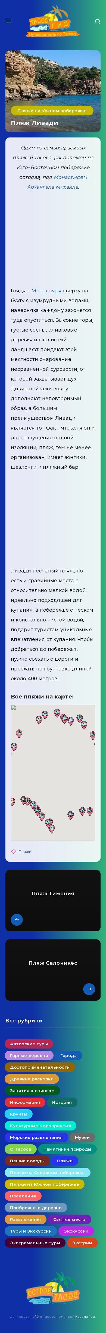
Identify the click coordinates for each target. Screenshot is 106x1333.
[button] (92, 735)
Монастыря (46, 290)
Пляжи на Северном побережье (47, 1172)
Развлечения (25, 1219)
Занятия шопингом (32, 1090)
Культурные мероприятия (40, 1125)
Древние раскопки (32, 1078)
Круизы (18, 1114)
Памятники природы (67, 1149)
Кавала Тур (85, 1316)
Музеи (82, 1137)
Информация (25, 1102)
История (62, 1102)
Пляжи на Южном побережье (52, 110)
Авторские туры (29, 1043)
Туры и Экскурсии (31, 1231)
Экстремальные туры (35, 1242)
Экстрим (82, 1242)
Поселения (23, 1196)
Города (68, 1055)
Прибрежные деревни (36, 1207)
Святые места (69, 1219)
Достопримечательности (40, 1067)
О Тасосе (20, 1149)
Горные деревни (29, 1055)
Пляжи (25, 851)
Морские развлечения (36, 1137)
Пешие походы (27, 1160)
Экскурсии (76, 1231)
